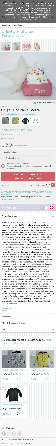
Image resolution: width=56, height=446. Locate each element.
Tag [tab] (3, 329)
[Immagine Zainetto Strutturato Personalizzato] (5, 46)
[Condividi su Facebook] (41, 208)
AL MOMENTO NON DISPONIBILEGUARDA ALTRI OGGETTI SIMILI (28, 177)
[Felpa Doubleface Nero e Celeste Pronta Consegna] (14, 394)
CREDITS (28, 444)
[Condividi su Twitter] (46, 208)
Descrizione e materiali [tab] (11, 216)
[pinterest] (19, 435)
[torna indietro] (52, 25)
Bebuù (3, 439)
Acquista (26, 439)
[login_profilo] (18, 379)
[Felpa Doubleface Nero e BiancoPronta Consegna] (14, 359)
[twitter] (9, 435)
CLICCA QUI (25, 19)
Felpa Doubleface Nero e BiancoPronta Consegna (21, 370)
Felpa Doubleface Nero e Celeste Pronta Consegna (22, 404)
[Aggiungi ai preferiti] (48, 185)
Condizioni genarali (14, 439)
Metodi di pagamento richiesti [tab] (14, 323)
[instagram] (14, 435)
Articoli (35, 121)
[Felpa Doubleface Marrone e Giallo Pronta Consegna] (42, 359)
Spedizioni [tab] (6, 317)
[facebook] (3, 435)
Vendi (32, 439)
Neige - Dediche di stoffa (12, 374)
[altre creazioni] (5, 120)
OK (35, 19)
